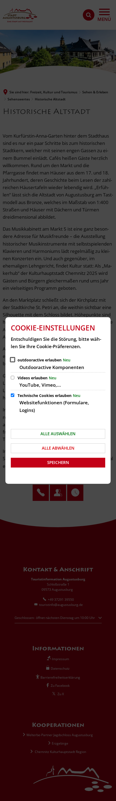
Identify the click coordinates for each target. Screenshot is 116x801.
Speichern (58, 462)
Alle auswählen (58, 433)
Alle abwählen (58, 448)
